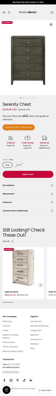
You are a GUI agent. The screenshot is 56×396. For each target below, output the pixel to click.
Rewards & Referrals (40, 326)
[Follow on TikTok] (24, 380)
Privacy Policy (9, 342)
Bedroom (35, 335)
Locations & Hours (11, 371)
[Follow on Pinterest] (17, 380)
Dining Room (36, 339)
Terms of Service (10, 346)
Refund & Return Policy (13, 351)
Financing (7, 321)
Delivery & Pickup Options (10, 336)
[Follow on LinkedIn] (31, 380)
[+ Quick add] (40, 285)
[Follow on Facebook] (4, 380)
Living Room (36, 330)
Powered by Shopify (27, 388)
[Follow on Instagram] (11, 380)
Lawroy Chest (11, 292)
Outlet (5, 330)
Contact (6, 326)
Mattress (35, 344)
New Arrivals (36, 321)
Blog (32, 348)
